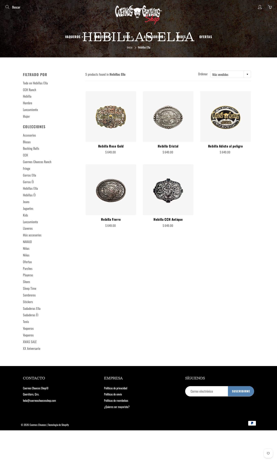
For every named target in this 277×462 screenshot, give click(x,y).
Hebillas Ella (30, 188)
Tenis (26, 321)
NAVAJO (27, 241)
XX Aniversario (31, 348)
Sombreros (29, 295)
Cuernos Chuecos (38, 425)
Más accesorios (32, 235)
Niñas (26, 248)
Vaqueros (73, 36)
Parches (27, 268)
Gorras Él (28, 181)
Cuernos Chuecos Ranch (37, 161)
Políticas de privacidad (115, 388)
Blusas (27, 141)
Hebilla (27, 96)
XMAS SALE (30, 341)
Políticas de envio (113, 394)
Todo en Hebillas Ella (35, 83)
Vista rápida (111, 116)
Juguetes (28, 208)
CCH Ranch (29, 89)
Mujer (26, 116)
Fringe (26, 168)
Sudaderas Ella (32, 308)
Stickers (28, 301)
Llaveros (28, 228)
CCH (25, 155)
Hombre (27, 102)
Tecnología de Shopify (58, 425)
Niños (26, 255)
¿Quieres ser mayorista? (117, 407)
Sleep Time (29, 288)
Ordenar (203, 74)
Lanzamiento (30, 109)
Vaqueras (102, 36)
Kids (127, 36)
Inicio (129, 47)
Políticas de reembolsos (116, 400)
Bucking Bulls (31, 148)
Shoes (181, 36)
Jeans (26, 201)
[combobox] (230, 74)
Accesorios (154, 36)
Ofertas (205, 36)
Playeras (28, 274)
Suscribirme (241, 391)
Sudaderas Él (30, 314)
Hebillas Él (29, 195)
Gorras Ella (29, 175)
